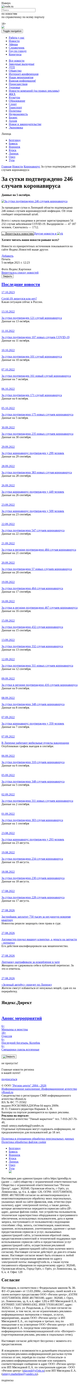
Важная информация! (22, 80)
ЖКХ (12, 94)
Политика (15, 110)
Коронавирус (32, 166)
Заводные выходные (21, 64)
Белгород (14, 140)
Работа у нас (16, 37)
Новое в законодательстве (25, 124)
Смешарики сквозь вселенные (20, 1048)
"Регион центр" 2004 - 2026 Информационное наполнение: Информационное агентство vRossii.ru (39, 1089)
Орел (12, 156)
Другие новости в (45, 233)
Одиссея (6, 1034)
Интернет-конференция (23, 74)
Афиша (13, 44)
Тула (12, 160)
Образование (17, 100)
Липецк (14, 153)
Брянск (13, 143)
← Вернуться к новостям (18, 233)
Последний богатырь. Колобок (20, 1041)
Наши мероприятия (21, 77)
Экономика (16, 127)
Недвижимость (18, 114)
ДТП (12, 67)
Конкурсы (15, 54)
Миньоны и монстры (14, 1027)
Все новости (16, 60)
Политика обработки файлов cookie (23, 1142)
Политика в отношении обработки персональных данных (37, 1138)
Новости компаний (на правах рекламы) (34, 90)
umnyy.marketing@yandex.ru (19, 1374)
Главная (6, 166)
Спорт (13, 104)
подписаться (9, 1079)
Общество (15, 70)
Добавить (7, 255)
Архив (13, 120)
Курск (12, 150)
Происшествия (18, 84)
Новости (14, 41)
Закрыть (7, 276)
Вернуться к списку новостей (20, 272)
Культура (14, 97)
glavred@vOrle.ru (33, 1370)
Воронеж (14, 146)
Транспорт (15, 107)
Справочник (16, 47)
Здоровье (14, 87)
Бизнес (13, 117)
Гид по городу (18, 51)
